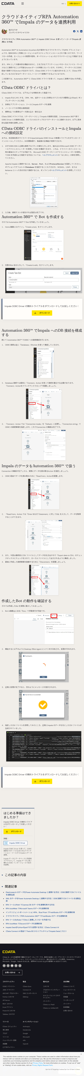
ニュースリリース (69, 990)
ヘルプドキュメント (50, 155)
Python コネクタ (8, 997)
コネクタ (46, 986)
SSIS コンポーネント (30, 993)
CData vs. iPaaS (48, 1005)
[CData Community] (19, 965)
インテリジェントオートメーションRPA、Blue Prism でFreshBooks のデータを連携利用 (40, 912)
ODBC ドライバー (9, 986)
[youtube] (12, 965)
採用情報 (66, 1007)
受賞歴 (65, 997)
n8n (24, 1040)
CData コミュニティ (10, 1026)
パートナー (47, 1001)
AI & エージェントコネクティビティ (51, 997)
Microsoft (26, 1037)
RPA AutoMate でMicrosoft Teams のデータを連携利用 (27, 908)
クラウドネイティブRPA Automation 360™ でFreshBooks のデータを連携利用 (36, 916)
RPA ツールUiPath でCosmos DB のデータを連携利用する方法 (30, 905)
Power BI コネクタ (9, 1011)
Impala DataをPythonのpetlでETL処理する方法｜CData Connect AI (32, 927)
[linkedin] (4, 965)
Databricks (27, 1030)
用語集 (5, 1044)
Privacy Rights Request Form (42, 1065)
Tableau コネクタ (9, 1014)
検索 (63, 3)
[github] (16, 965)
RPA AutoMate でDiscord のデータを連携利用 (24, 924)
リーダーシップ (68, 1000)
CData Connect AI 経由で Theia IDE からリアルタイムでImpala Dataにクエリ (36, 931)
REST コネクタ (8, 1004)
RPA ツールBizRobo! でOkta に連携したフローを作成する (28, 920)
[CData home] (10, 3)
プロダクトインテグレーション (51, 991)
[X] (8, 965)
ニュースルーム (68, 993)
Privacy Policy (38, 1063)
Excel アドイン (8, 1007)
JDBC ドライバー (9, 990)
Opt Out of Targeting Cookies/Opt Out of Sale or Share (63, 1069)
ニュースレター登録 (9, 1040)
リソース (6, 1037)
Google (25, 1033)
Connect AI (27, 990)
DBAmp (25, 997)
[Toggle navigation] (22, 3)
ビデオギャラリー (9, 1047)
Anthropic (26, 1026)
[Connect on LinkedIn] (81, 31)
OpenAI (25, 1044)
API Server (6, 1000)
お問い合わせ (73, 4)
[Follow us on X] (78, 31)
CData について (68, 986)
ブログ (5, 1033)
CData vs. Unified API (50, 1008)
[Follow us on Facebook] (74, 31)
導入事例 (6, 1030)
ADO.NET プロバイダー (11, 993)
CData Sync (27, 986)
